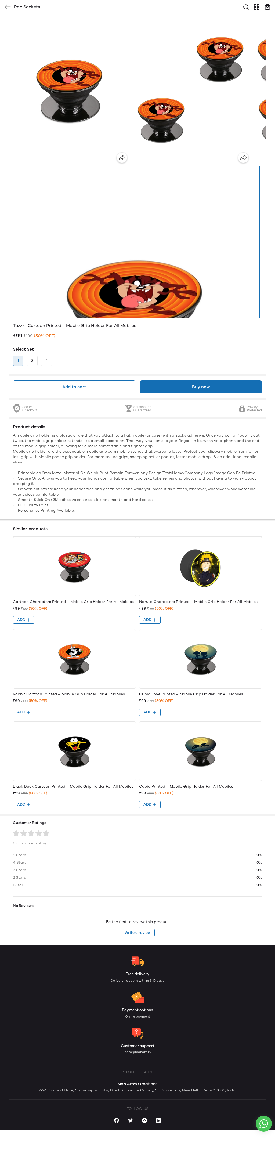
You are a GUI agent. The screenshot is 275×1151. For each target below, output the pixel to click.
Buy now (201, 386)
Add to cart (74, 386)
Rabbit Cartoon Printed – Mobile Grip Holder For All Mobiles (69, 694)
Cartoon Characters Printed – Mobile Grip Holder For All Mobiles (73, 602)
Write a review (138, 932)
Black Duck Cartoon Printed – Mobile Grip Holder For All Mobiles (73, 786)
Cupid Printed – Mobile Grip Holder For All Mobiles (186, 786)
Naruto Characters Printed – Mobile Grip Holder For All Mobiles (198, 602)
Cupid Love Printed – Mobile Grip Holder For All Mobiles (191, 694)
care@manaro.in (138, 1052)
